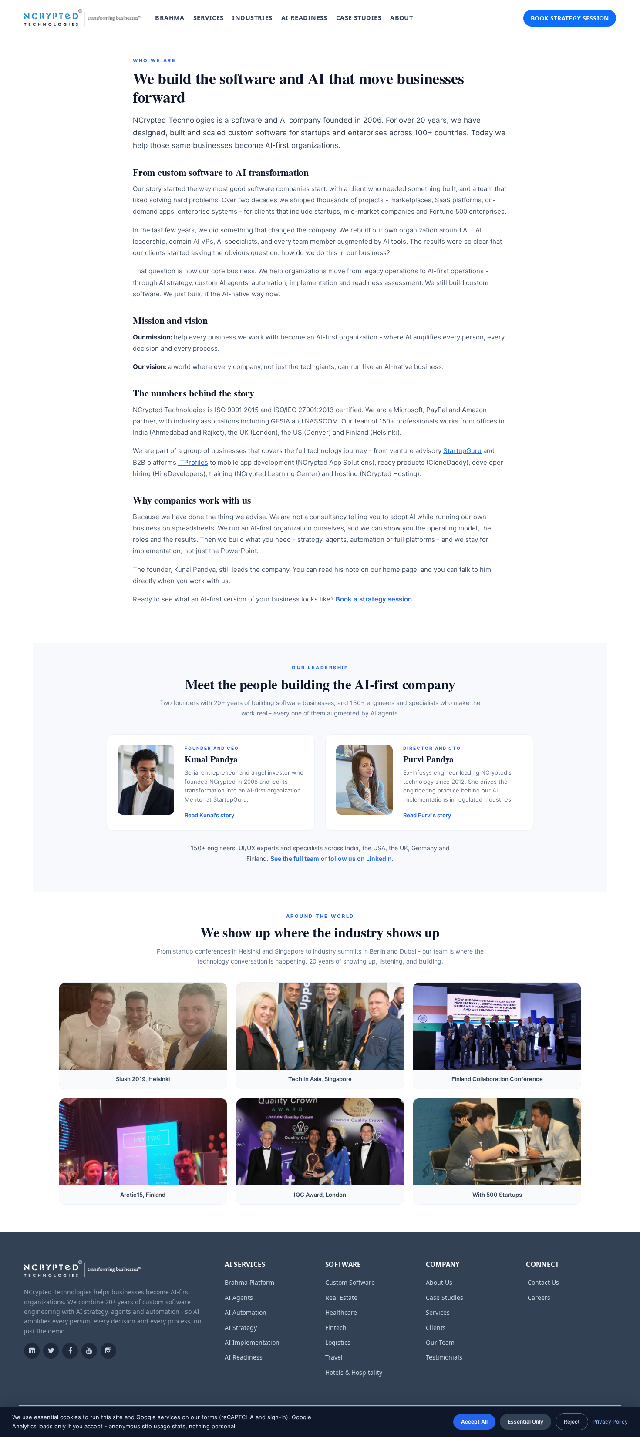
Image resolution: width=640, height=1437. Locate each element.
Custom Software (350, 1282)
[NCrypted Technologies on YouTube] (89, 1351)
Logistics (337, 1342)
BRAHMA (170, 17)
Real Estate (341, 1297)
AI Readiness (244, 1357)
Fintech (336, 1327)
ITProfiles (193, 462)
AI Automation (245, 1312)
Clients (436, 1327)
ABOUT (401, 17)
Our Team (440, 1342)
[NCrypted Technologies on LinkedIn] (32, 1351)
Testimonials (444, 1357)
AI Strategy (241, 1327)
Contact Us (543, 1282)
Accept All (474, 1421)
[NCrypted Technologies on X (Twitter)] (51, 1351)
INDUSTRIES (252, 17)
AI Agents (239, 1297)
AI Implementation (252, 1342)
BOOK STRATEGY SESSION (570, 18)
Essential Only (525, 1421)
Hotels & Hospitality (353, 1372)
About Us (439, 1282)
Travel (334, 1357)
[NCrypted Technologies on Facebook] (70, 1351)
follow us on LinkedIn (360, 858)
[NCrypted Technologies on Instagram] (108, 1351)
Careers (539, 1297)
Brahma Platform (249, 1282)
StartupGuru (462, 451)
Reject (572, 1421)
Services (438, 1312)
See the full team (294, 858)
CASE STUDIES (358, 17)
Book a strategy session (374, 599)
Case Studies (444, 1297)
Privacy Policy (610, 1421)
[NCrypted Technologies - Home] (82, 18)
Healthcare (341, 1312)
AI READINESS (304, 17)
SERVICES (208, 17)
